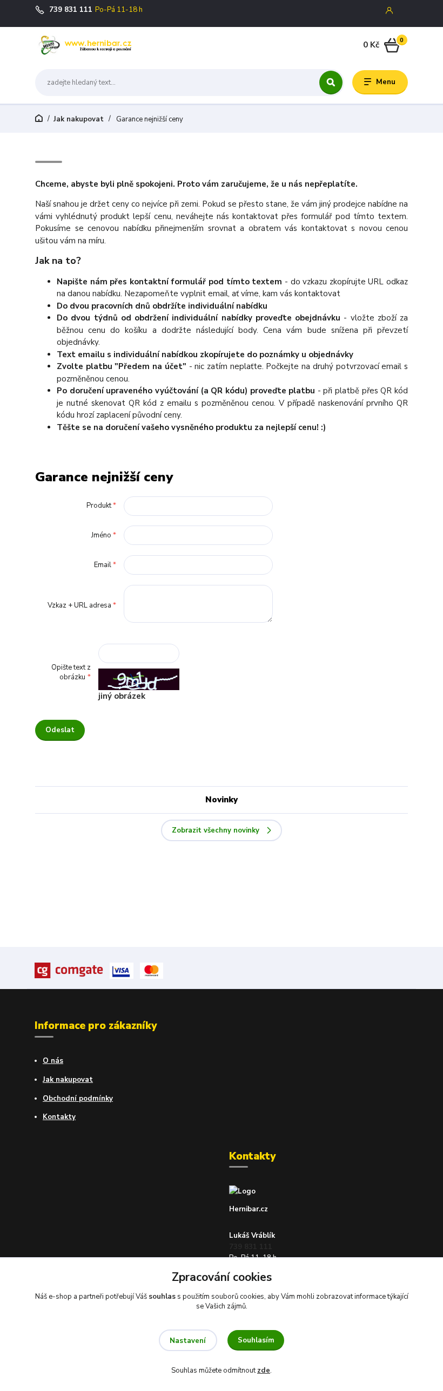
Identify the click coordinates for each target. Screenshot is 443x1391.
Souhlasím (256, 1340)
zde (263, 1370)
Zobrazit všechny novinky (215, 830)
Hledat (331, 82)
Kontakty (59, 1117)
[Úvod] (86, 46)
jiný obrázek (121, 696)
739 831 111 (70, 10)
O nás (53, 1061)
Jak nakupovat (78, 119)
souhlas (162, 1296)
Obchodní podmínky (78, 1098)
